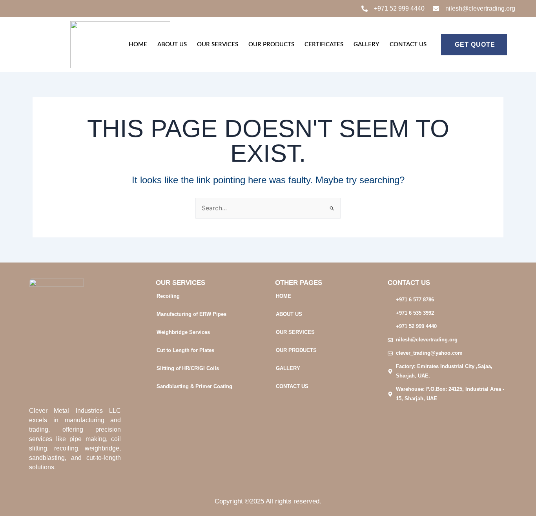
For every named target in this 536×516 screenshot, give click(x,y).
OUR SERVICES (217, 44)
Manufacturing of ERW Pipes (191, 314)
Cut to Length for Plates (185, 350)
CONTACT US (408, 44)
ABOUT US (172, 44)
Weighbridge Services (183, 332)
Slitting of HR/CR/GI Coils (188, 368)
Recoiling (168, 296)
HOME (138, 44)
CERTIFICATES (323, 44)
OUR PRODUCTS (271, 44)
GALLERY (366, 44)
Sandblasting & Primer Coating (194, 386)
